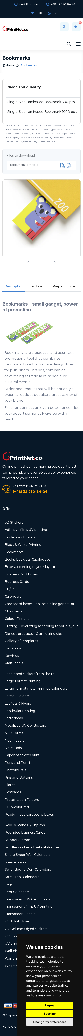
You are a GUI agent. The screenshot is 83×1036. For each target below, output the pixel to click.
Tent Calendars (17, 892)
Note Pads (13, 748)
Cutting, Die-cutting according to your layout (41, 626)
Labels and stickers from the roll (30, 674)
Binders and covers (20, 537)
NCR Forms (14, 733)
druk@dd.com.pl (30, 4)
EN (55, 13)
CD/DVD (11, 589)
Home (10, 65)
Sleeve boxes (15, 862)
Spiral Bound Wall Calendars (28, 869)
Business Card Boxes (21, 574)
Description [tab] (13, 286)
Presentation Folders (22, 800)
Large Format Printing (23, 681)
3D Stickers (14, 522)
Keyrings (12, 656)
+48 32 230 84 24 (62, 4)
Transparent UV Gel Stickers (27, 899)
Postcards (13, 792)
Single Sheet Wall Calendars (27, 855)
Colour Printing (17, 619)
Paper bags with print (22, 755)
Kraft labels (14, 663)
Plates (10, 785)
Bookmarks (14, 552)
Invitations (13, 648)
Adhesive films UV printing (26, 530)
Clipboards (13, 611)
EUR (39, 13)
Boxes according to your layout (30, 567)
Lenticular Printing (20, 711)
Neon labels (14, 740)
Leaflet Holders (17, 696)
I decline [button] (50, 1013)
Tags (8, 884)
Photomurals (15, 770)
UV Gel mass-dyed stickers (26, 929)
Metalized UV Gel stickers (25, 725)
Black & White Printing (23, 545)
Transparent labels (20, 914)
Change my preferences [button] (49, 1022)
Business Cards (17, 582)
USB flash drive (17, 921)
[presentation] (28, 262)
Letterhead (14, 718)
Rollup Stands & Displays (25, 825)
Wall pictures (15, 951)
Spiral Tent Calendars (22, 877)
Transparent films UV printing (29, 906)
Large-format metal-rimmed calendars (36, 688)
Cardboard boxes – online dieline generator (39, 604)
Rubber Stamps (17, 840)
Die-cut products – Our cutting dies (33, 634)
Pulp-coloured (17, 807)
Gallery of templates (21, 641)
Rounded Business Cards (25, 832)
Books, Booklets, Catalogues (27, 559)
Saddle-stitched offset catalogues (32, 847)
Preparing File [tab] (64, 286)
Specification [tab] (38, 286)
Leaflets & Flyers (18, 703)
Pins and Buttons (19, 777)
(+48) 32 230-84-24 (30, 492)
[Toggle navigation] (78, 44)
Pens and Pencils (18, 763)
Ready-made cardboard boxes (29, 814)
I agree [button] (49, 1005)
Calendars (13, 596)
